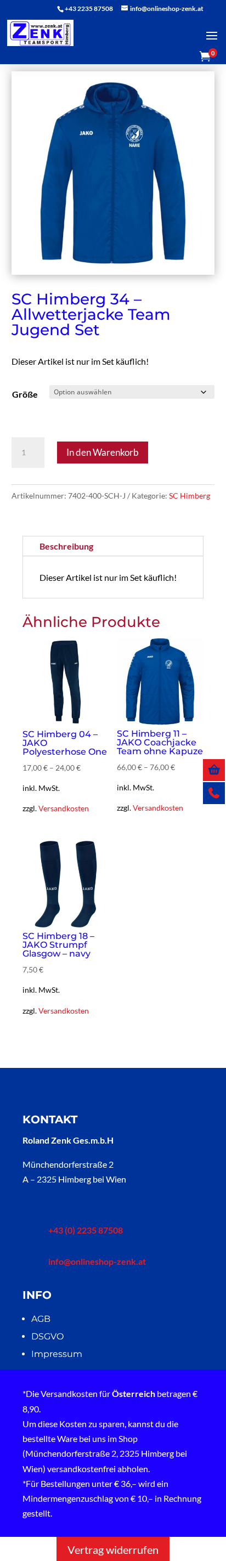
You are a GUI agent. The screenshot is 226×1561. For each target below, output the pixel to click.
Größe (25, 394)
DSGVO (47, 1336)
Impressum (56, 1354)
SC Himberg (189, 495)
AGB (40, 1319)
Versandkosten (63, 808)
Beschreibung (66, 546)
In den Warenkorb (102, 452)
